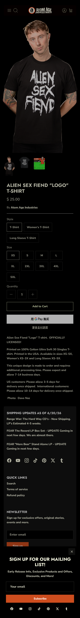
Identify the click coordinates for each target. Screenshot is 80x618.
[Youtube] (21, 609)
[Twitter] (57, 609)
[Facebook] (11, 609)
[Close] (71, 551)
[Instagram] (30, 609)
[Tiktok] (39, 609)
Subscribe (40, 598)
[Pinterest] (48, 609)
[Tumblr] (66, 609)
